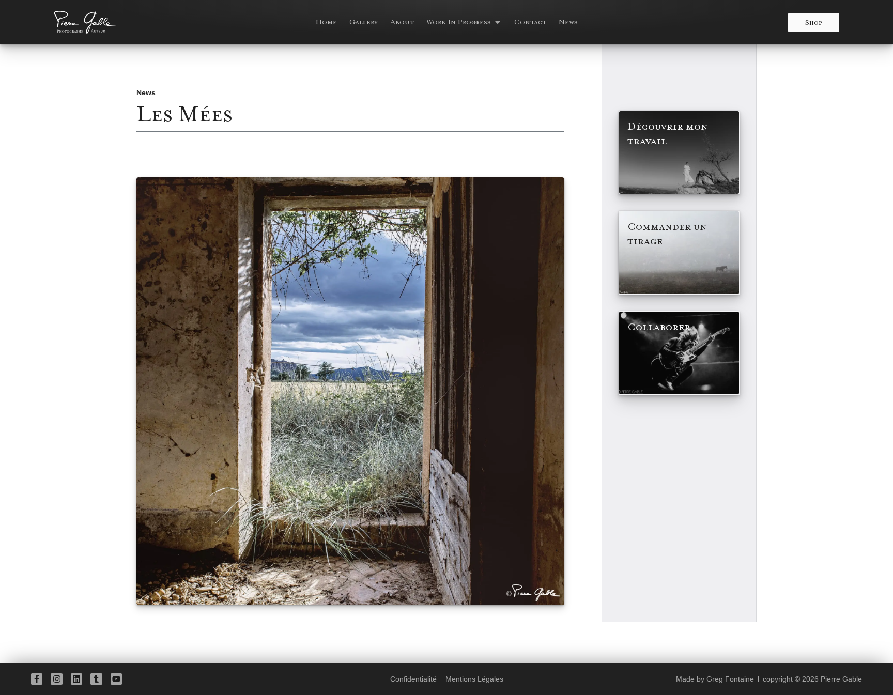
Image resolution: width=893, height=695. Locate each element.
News (146, 92)
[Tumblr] (96, 679)
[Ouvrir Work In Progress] (498, 22)
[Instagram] (56, 679)
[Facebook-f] (36, 679)
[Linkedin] (76, 679)
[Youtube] (116, 679)
